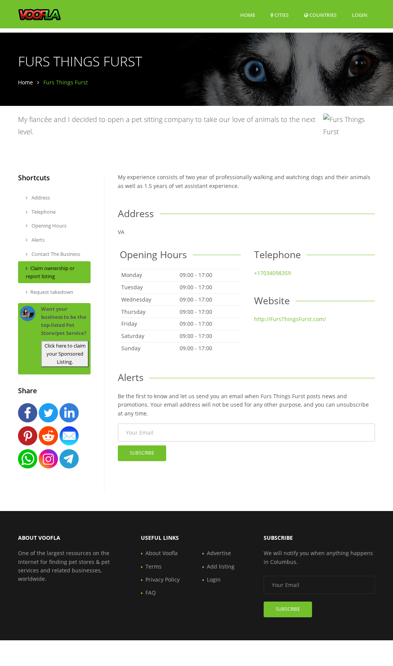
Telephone (43, 211)
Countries (322, 14)
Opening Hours (48, 225)
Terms (153, 566)
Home (247, 15)
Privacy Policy (162, 579)
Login (359, 14)
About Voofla (161, 553)
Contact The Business (55, 254)
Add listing (220, 566)
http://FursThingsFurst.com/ (290, 319)
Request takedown (51, 291)
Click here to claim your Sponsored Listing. (65, 353)
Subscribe (142, 453)
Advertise (219, 553)
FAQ (150, 592)
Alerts (37, 239)
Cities (281, 15)
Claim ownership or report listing (50, 272)
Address (40, 197)
